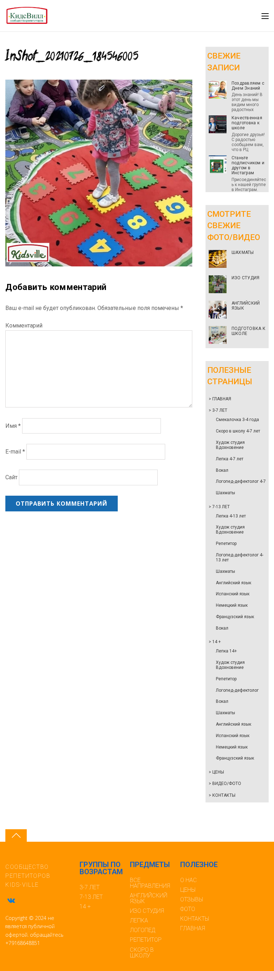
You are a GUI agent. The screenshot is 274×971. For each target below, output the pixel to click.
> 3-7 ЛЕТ (218, 410)
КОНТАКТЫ (194, 918)
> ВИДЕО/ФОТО (225, 783)
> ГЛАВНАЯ (220, 398)
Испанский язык (232, 593)
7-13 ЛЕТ (91, 897)
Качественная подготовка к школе (247, 122)
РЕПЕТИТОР (146, 939)
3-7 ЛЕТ (90, 887)
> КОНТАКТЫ (222, 795)
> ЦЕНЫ (216, 772)
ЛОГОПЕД (142, 930)
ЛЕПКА (139, 920)
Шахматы (225, 492)
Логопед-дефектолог (237, 690)
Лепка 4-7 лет (229, 458)
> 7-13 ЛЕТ (219, 506)
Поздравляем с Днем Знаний (248, 86)
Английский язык (233, 582)
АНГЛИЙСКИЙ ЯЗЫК (246, 306)
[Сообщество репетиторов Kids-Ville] (26, 21)
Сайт (11, 477)
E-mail (15, 451)
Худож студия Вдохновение (230, 445)
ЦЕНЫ (188, 889)
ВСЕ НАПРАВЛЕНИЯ (150, 883)
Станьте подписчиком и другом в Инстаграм (248, 165)
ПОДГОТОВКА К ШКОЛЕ (248, 331)
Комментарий (23, 325)
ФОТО (187, 909)
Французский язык (235, 616)
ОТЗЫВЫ (191, 899)
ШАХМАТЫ (243, 252)
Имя (13, 425)
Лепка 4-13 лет (231, 516)
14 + (85, 906)
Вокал (222, 470)
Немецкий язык (232, 605)
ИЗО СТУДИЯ (245, 277)
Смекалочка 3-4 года (237, 419)
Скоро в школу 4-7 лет (238, 431)
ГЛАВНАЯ (192, 928)
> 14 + (215, 641)
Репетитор (226, 543)
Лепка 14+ (226, 651)
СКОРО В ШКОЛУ (142, 952)
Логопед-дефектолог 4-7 (241, 481)
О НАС (188, 880)
